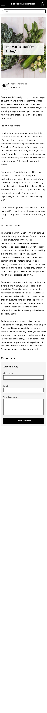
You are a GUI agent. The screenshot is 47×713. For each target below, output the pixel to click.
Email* (6, 386)
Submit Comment (23, 421)
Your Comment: (10, 397)
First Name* (8, 373)
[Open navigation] (3, 4)
